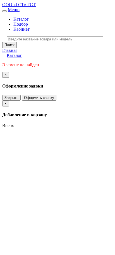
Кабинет (21, 29)
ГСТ (31, 4)
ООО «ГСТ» (14, 4)
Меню (14, 9)
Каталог (21, 19)
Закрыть (11, 98)
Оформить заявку (39, 98)
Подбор (20, 24)
